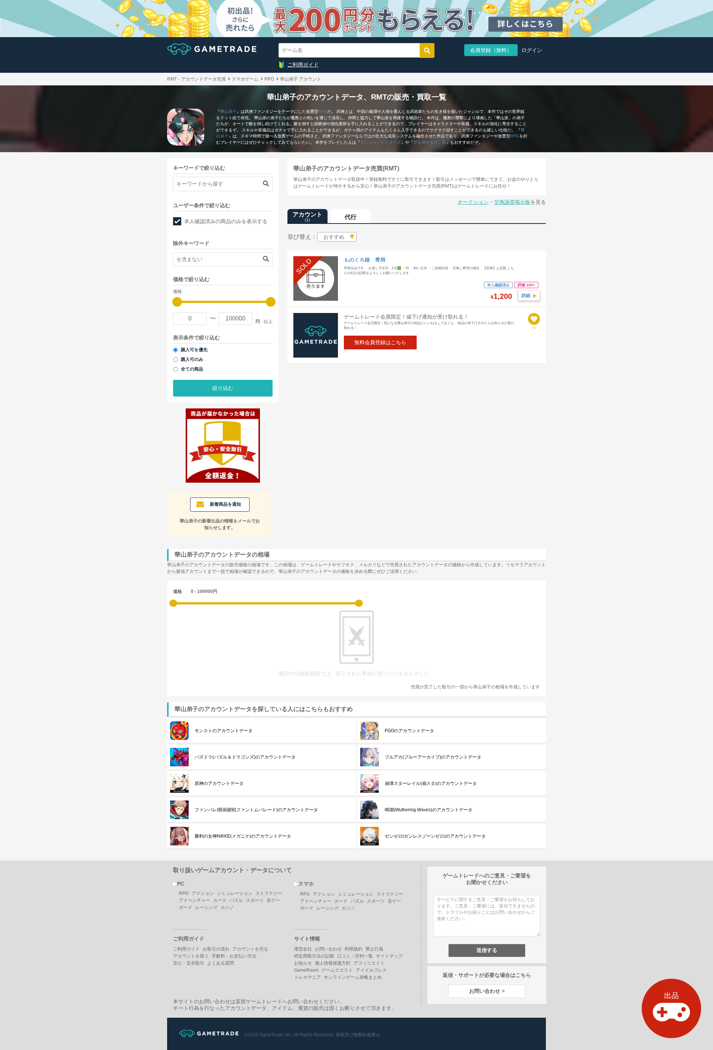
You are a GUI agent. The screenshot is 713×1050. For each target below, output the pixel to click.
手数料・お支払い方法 (234, 956)
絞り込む (222, 388)
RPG (322, 111)
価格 (177, 591)
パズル (236, 900)
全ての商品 (192, 369)
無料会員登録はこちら (380, 342)
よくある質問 (220, 963)
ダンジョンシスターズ (380, 142)
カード (220, 900)
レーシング (206, 907)
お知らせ (303, 963)
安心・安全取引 (188, 963)
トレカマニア (307, 977)
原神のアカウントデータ (219, 783)
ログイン (531, 50)
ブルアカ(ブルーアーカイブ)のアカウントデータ (433, 757)
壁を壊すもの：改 (429, 142)
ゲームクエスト (337, 970)
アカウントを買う (191, 956)
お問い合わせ (328, 949)
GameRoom (306, 970)
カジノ (227, 907)
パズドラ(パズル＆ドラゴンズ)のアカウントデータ (245, 757)
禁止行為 (374, 949)
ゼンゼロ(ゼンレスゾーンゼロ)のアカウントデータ (435, 836)
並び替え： (302, 237)
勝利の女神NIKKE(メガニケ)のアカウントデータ (243, 836)
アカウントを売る (250, 949)
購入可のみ (192, 359)
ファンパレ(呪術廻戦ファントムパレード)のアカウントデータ (256, 809)
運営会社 (303, 949)
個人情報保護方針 (333, 963)
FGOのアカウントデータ (409, 730)
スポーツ (255, 900)
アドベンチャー (194, 900)
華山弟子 (228, 111)
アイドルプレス (371, 970)
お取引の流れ (216, 949)
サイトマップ (389, 956)
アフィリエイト (369, 963)
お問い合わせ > (487, 991)
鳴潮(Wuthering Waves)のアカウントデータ (428, 809)
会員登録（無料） (491, 50)
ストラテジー (268, 893)
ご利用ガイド (303, 65)
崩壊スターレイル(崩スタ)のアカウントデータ (431, 783)
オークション (473, 202)
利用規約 (353, 949)
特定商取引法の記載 (314, 956)
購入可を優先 (194, 349)
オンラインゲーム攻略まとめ (353, 977)
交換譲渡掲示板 (512, 202)
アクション (203, 893)
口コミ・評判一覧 (355, 956)
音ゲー (273, 900)
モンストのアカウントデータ (224, 730)
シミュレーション (235, 893)
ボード (185, 907)
